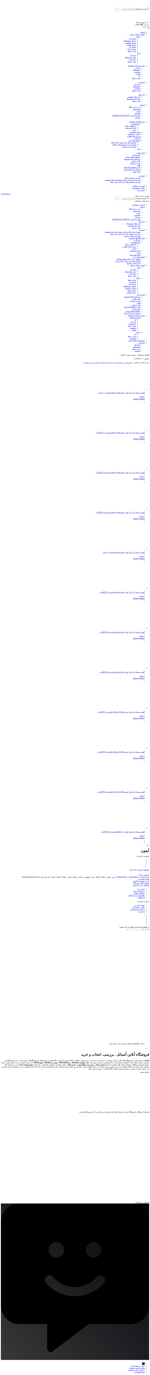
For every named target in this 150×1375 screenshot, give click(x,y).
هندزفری (141, 82)
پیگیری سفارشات (138, 188)
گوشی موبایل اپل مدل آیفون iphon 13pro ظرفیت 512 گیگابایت (122, 592)
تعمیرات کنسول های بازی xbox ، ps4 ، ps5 (125, 182)
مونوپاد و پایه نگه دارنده (132, 170)
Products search (140, 9)
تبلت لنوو (132, 59)
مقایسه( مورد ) (142, 870)
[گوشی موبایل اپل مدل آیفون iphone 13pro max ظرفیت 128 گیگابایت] (133, 509)
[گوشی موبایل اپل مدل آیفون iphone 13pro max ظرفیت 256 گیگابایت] (133, 469)
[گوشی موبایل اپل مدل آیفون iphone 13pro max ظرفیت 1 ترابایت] (133, 389)
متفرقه (137, 118)
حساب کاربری (139, 905)
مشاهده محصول (139, 399)
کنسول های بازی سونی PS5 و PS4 (123, 142)
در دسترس (87, 362)
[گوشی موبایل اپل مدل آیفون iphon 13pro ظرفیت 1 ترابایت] (133, 549)
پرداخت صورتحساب (137, 909)
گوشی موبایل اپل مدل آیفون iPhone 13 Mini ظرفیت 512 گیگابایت (121, 712)
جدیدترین (109, 362)
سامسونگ (136, 70)
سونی (138, 111)
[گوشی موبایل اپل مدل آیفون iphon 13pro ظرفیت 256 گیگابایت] (133, 628)
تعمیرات (142, 176)
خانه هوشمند (135, 124)
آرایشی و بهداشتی (133, 134)
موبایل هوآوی (131, 45)
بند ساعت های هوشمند (132, 159)
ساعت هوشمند (134, 318)
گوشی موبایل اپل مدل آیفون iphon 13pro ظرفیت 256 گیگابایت (122, 632)
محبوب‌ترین (117, 362)
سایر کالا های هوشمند (137, 122)
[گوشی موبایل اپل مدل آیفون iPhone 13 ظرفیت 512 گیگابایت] (133, 828)
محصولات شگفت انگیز (136, 340)
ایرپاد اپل (137, 84)
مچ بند (138, 332)
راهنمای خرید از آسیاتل (136, 895)
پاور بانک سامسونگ (133, 99)
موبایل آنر (132, 47)
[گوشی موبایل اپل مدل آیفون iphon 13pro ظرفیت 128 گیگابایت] (133, 668)
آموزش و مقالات (139, 186)
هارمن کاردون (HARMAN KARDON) (126, 115)
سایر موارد (136, 172)
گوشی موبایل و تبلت (137, 34)
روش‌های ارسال (139, 891)
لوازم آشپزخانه (130, 128)
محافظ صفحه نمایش (132, 157)
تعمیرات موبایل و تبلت (132, 178)
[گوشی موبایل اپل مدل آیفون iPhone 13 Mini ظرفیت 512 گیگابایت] (133, 708)
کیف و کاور (136, 155)
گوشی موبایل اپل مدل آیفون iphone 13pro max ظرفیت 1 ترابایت (121, 393)
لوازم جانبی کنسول (129, 147)
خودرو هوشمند (135, 132)
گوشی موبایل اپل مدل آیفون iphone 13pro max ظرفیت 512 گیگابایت (120, 433)
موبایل (138, 36)
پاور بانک (142, 95)
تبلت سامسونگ (130, 57)
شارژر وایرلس (135, 163)
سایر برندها (132, 51)
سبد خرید (141, 911)
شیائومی (137, 72)
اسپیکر (142, 105)
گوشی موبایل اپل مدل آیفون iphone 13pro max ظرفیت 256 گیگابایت (120, 473)
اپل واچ (137, 68)
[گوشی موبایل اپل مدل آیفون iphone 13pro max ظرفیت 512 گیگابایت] (133, 429)
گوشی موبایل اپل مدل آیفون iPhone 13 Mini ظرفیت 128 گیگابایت (121, 792)
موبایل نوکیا (132, 49)
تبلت (138, 53)
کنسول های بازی (134, 140)
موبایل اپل (132, 39)
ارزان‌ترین (102, 362)
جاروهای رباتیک (130, 126)
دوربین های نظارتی (133, 136)
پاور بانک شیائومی (133, 97)
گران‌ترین (95, 362)
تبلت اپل (133, 55)
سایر (134, 130)
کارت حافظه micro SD (132, 167)
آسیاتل (142, 32)
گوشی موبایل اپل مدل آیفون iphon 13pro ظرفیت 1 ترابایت (124, 552)
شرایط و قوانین (139, 893)
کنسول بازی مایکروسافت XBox (124, 145)
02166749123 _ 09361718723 (127, 877)
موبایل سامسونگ (130, 41)
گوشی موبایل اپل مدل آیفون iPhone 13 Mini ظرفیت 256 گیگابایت (121, 752)
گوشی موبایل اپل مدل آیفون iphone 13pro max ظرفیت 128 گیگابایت (120, 512)
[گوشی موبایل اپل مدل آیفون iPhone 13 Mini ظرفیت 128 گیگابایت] (133, 788)
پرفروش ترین (127, 362)
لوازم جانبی (140, 153)
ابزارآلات (137, 138)
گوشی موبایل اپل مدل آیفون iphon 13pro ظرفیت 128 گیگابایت (122, 672)
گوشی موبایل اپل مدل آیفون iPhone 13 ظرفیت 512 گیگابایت (123, 832)
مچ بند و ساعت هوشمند (136, 66)
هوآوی (138, 74)
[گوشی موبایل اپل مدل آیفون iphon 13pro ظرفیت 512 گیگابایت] (133, 588)
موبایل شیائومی (130, 43)
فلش (138, 165)
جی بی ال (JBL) (134, 107)
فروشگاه (141, 897)
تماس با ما (141, 190)
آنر (139, 76)
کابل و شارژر (135, 161)
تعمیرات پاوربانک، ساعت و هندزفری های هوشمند (122, 180)
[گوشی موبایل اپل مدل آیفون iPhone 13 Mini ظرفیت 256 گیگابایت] (133, 748)
